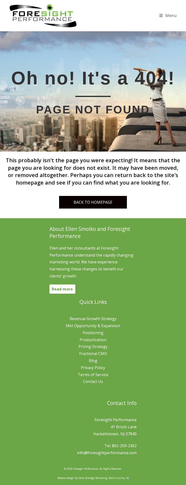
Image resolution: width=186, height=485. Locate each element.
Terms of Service (93, 374)
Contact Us (93, 381)
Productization (93, 339)
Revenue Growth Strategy (93, 318)
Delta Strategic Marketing (92, 478)
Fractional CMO (93, 353)
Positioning (93, 332)
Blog (93, 360)
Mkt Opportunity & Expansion (93, 325)
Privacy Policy (93, 367)
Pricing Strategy (93, 346)
